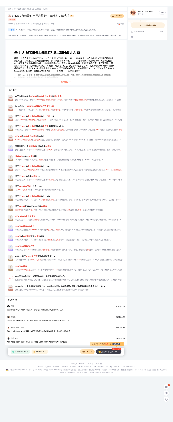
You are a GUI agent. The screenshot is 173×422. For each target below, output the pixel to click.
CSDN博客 (99, 364)
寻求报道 (64, 367)
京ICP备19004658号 (35, 370)
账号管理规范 (151, 370)
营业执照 (80, 373)
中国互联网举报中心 (127, 370)
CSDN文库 (89, 364)
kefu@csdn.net (102, 367)
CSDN (81, 364)
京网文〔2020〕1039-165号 (53, 370)
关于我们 (39, 367)
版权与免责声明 (162, 370)
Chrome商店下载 (140, 370)
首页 (9, 9)
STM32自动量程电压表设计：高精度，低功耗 (41, 15)
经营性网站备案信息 (69, 370)
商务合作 (56, 367)
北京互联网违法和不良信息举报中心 (89, 370)
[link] (9, 9)
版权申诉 (63, 373)
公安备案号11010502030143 (17, 370)
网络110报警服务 (114, 370)
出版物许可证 (71, 373)
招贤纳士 (47, 367)
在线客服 (116, 367)
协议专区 (73, 367)
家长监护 (104, 370)
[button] (121, 35)
